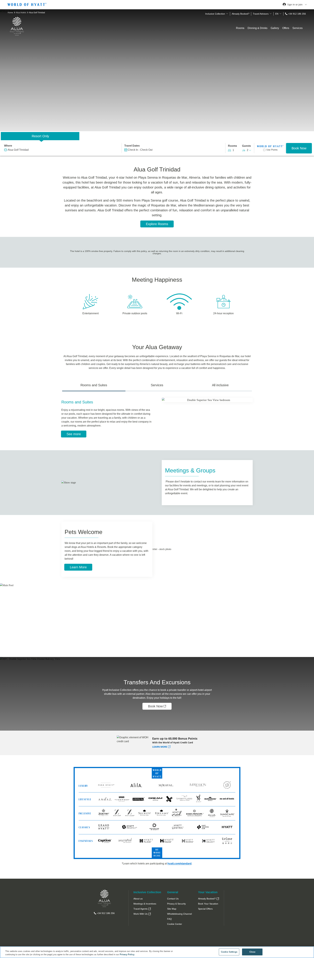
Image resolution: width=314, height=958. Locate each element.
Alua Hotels (21, 12)
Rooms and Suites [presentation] (93, 385)
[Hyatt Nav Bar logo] (27, 5)
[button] (29, 624)
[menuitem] (147, 898)
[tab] (93, 386)
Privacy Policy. (127, 954)
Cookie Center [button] (174, 924)
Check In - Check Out (140, 149)
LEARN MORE (159, 746)
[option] (157, 620)
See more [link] (74, 434)
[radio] (40, 136)
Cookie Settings (229, 952)
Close (252, 952)
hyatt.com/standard (179, 863)
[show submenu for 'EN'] (280, 13)
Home (11, 12)
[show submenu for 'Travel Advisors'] (270, 13)
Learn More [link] (78, 567)
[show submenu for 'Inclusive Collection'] (227, 13)
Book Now (299, 148)
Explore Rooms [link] (157, 224)
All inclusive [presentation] (220, 385)
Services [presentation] (157, 385)
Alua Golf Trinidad (18, 149)
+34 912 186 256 (297, 13)
